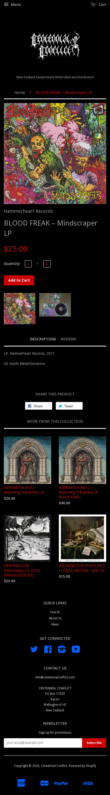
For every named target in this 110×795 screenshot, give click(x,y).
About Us (55, 618)
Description (43, 339)
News (55, 624)
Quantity (12, 264)
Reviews (68, 339)
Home (19, 92)
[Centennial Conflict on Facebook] (48, 651)
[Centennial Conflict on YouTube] (76, 651)
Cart (101, 5)
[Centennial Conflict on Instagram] (62, 651)
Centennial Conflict (54, 766)
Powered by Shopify (82, 766)
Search (55, 612)
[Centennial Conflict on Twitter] (34, 651)
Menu (15, 5)
